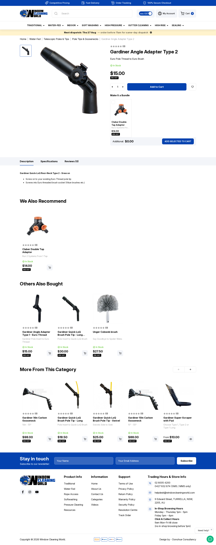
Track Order (124, 515)
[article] (37, 241)
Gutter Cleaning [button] (138, 25)
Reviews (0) (72, 161)
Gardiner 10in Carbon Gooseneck (140, 419)
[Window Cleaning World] (33, 13)
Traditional (69, 483)
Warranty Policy (126, 499)
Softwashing (70, 499)
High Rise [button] (160, 25)
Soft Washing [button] (90, 25)
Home (94, 483)
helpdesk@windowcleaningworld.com (175, 492)
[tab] (27, 161)
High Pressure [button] (113, 25)
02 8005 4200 (162, 482)
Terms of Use (125, 483)
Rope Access (71, 494)
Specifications (49, 161)
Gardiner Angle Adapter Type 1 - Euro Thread (36, 333)
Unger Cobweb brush (105, 331)
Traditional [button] (34, 25)
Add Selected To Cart (178, 141)
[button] (166, 13)
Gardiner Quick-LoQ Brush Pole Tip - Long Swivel (70, 334)
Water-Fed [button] (54, 25)
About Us (96, 488)
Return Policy (125, 494)
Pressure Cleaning (73, 504)
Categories (97, 499)
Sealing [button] (176, 25)
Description (27, 161)
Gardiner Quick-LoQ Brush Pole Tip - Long (70, 419)
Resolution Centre (127, 509)
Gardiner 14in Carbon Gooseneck (34, 419)
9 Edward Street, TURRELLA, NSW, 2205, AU (174, 501)
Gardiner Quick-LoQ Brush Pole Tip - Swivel (106, 419)
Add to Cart (157, 86)
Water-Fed (69, 488)
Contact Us (97, 494)
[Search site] (56, 13)
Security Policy (126, 504)
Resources (69, 509)
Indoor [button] (71, 25)
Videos (94, 504)
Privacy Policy (126, 488)
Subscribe (186, 460)
